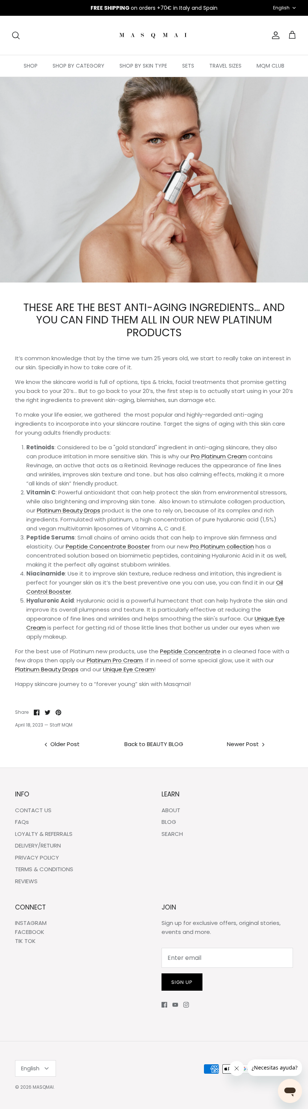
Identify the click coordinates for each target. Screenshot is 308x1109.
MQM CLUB (270, 66)
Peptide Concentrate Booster (108, 546)
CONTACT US (33, 810)
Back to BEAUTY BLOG (153, 744)
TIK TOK (25, 941)
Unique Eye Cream (128, 669)
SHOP (31, 66)
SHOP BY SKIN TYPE (143, 66)
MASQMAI (43, 1087)
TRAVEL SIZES (225, 66)
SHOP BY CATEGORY (78, 66)
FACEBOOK (29, 932)
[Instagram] (186, 1005)
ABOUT (171, 810)
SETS (188, 66)
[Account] (274, 35)
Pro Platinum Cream (219, 456)
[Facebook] (164, 1005)
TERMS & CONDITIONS (44, 869)
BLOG (169, 822)
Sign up (182, 982)
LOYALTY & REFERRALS (43, 834)
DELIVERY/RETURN (38, 845)
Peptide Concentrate (190, 651)
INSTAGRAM (31, 923)
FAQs (22, 822)
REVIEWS (26, 881)
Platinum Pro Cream (115, 660)
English (281, 8)
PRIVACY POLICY (37, 857)
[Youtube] (175, 1005)
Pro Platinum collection (222, 546)
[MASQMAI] (154, 35)
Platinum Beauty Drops (68, 510)
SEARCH (172, 834)
